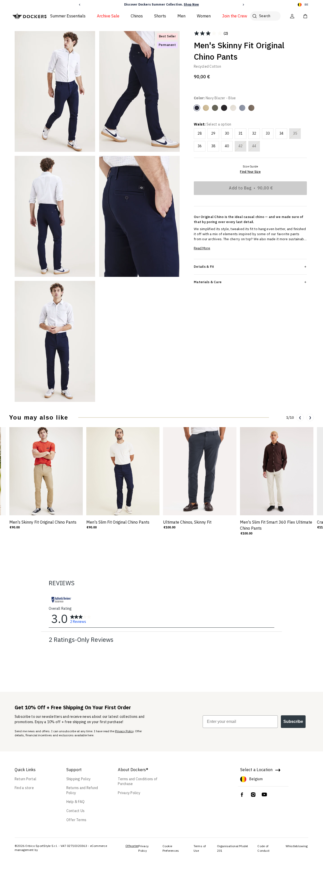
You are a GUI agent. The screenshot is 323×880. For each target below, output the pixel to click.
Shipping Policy (78, 779)
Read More (202, 248)
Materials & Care (208, 282)
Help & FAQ (75, 801)
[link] (80, 618)
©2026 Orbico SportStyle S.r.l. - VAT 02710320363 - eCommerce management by (61, 848)
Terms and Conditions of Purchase (137, 781)
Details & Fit (204, 266)
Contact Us (75, 811)
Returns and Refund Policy (82, 790)
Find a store (24, 788)
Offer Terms (76, 820)
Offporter (131, 846)
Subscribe (293, 721)
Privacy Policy (124, 731)
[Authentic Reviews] (61, 599)
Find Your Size (250, 172)
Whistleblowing (297, 846)
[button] (80, 5)
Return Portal (25, 779)
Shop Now (191, 4)
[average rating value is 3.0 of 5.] (209, 33)
